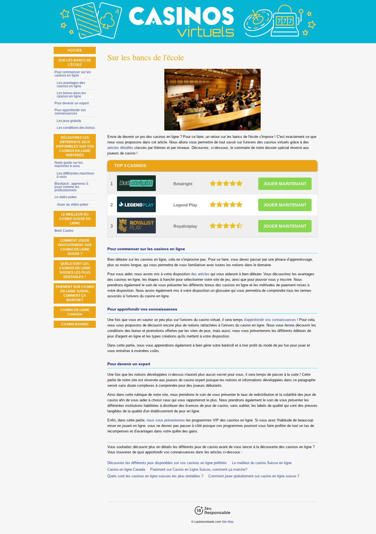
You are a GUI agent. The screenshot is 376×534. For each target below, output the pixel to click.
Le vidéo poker (66, 197)
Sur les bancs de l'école (74, 62)
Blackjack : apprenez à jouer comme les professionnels (71, 187)
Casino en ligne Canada (126, 469)
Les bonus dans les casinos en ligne (71, 94)
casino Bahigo (74, 324)
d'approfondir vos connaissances (270, 320)
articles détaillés (120, 148)
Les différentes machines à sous (75, 175)
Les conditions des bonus (76, 128)
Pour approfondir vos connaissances (70, 111)
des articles (200, 274)
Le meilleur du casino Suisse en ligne (261, 463)
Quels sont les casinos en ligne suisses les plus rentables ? (155, 476)
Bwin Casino (64, 231)
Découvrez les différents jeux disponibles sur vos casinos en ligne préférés (167, 463)
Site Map (227, 521)
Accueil (74, 50)
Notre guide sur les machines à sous (69, 164)
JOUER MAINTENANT (284, 183)
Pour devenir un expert (72, 103)
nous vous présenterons (166, 420)
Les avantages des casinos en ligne (71, 84)
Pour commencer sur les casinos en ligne (73, 73)
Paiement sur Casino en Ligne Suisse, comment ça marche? (198, 469)
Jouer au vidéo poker (72, 204)
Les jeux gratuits (69, 121)
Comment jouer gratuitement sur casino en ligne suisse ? (253, 476)
